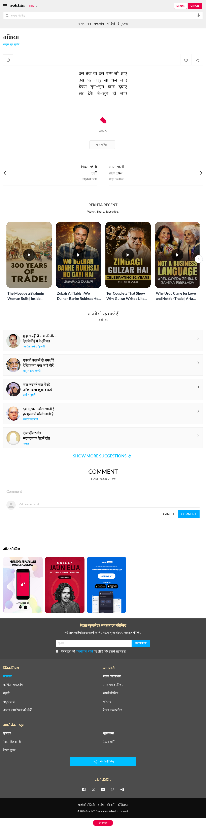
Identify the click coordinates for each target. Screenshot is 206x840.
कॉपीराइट (122, 804)
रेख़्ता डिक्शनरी (12, 741)
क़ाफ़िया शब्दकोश (13, 684)
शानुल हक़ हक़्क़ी (11, 44)
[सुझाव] (8, 60)
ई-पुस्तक (123, 23)
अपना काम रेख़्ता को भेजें (17, 710)
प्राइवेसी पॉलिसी (86, 804)
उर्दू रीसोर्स (9, 701)
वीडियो (111, 23)
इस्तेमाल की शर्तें (106, 804)
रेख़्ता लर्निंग (109, 741)
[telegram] (122, 789)
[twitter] (93, 789)
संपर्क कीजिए (110, 693)
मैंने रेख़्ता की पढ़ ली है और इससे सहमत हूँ (93, 651)
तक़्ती (6, 693)
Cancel (168, 514)
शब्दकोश (99, 23)
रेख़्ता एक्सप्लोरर (112, 710)
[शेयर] (197, 60)
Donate (180, 5)
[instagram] (112, 789)
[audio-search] (198, 15)
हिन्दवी (7, 733)
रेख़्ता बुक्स (9, 750)
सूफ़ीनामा (108, 733)
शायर (81, 23)
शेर (89, 23)
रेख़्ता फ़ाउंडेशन (112, 676)
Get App (195, 5)
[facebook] (83, 789)
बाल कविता (102, 144)
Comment (188, 514)
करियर (107, 701)
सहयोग (7, 676)
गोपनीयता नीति (84, 651)
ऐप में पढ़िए (103, 822)
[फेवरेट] (186, 60)
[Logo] (17, 6)
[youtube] (103, 789)
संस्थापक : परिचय (113, 684)
